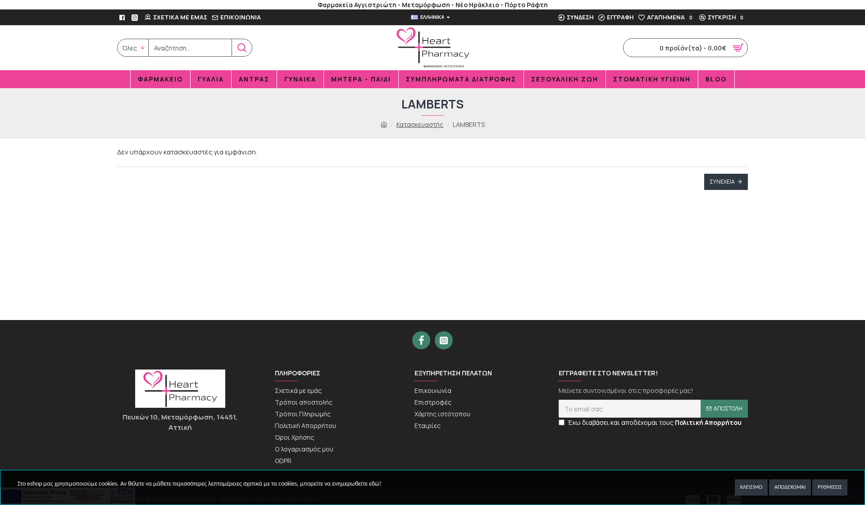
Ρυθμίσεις (830, 487)
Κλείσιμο (751, 487)
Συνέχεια (722, 181)
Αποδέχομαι (790, 487)
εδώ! (375, 484)
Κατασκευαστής (419, 124)
